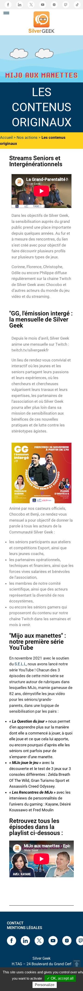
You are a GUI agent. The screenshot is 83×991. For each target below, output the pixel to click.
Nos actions (27, 137)
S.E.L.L (20, 664)
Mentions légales (24, 928)
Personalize (44, 985)
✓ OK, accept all (60, 978)
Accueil (6, 137)
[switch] (6, 13)
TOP (77, 964)
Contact (15, 923)
